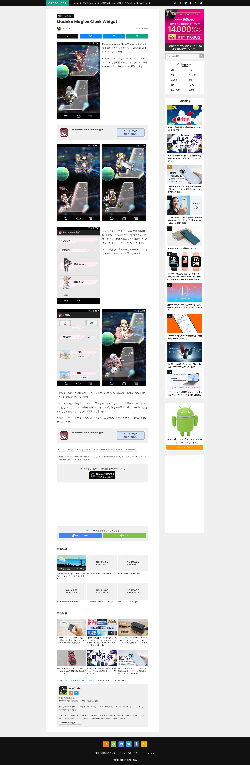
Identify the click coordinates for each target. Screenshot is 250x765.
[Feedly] (180, 3)
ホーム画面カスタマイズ (106, 3)
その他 (191, 90)
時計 (71, 450)
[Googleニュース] (121, 744)
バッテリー (193, 70)
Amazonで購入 (185, 447)
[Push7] (195, 3)
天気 (172, 75)
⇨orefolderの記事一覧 (70, 723)
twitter (192, 85)
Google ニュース (81, 535)
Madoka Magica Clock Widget (109, 450)
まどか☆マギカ (84, 450)
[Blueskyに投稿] (91, 36)
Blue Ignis (131, 450)
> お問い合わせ (125, 752)
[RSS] (175, 3)
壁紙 (172, 85)
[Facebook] (190, 3)
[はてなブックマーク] (114, 36)
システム (174, 80)
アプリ (85, 3)
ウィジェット (76, 3)
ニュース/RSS (176, 90)
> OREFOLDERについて (105, 752)
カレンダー (193, 75)
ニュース (93, 3)
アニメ (62, 450)
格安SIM (120, 3)
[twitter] (186, 3)
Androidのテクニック (142, 3)
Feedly (126, 535)
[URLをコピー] (137, 36)
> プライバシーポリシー (145, 752)
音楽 (190, 80)
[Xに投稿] (67, 36)
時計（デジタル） (65, 16)
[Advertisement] (102, 505)
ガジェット (129, 3)
